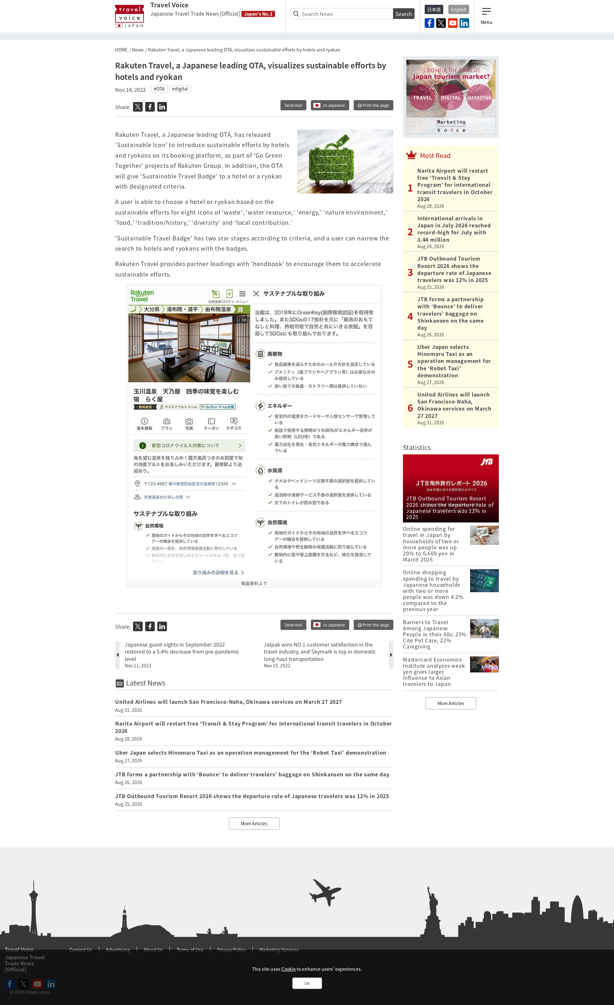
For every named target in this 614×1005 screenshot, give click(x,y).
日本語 (434, 9)
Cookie (288, 969)
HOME (121, 49)
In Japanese (334, 105)
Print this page (375, 105)
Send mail (293, 105)
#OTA (159, 88)
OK (307, 983)
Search (404, 14)
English (459, 9)
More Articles (254, 823)
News (138, 49)
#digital (180, 88)
